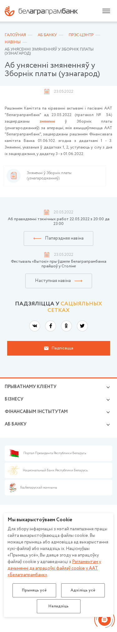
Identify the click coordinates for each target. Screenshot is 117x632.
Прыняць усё (34, 590)
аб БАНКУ (16, 424)
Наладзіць (58, 606)
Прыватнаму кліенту (30, 386)
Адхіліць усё (83, 590)
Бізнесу (14, 399)
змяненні (47, 121)
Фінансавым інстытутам (36, 411)
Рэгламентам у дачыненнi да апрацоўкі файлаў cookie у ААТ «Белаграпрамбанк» (54, 568)
